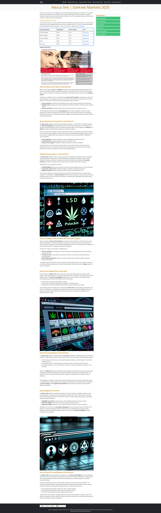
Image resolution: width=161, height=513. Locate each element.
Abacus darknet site (73, 2)
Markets (64, 2)
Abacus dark (107, 2)
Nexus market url (101, 21)
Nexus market (100, 24)
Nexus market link (101, 18)
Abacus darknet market (85, 2)
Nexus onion (100, 28)
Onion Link (86, 32)
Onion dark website (102, 31)
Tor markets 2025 (116, 2)
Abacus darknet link (98, 2)
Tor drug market (101, 34)
